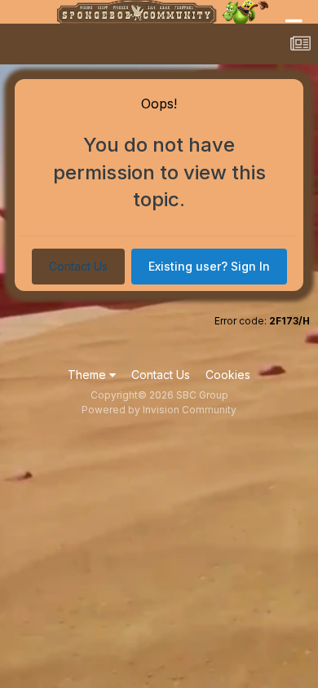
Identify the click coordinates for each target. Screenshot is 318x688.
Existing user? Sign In (209, 266)
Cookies (227, 374)
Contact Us (78, 266)
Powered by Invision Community (159, 410)
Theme (88, 374)
